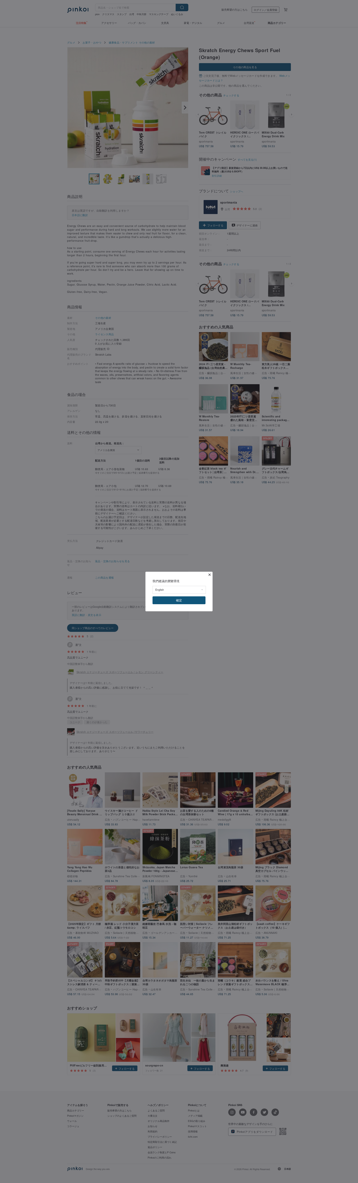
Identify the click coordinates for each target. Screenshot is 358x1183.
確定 (179, 600)
